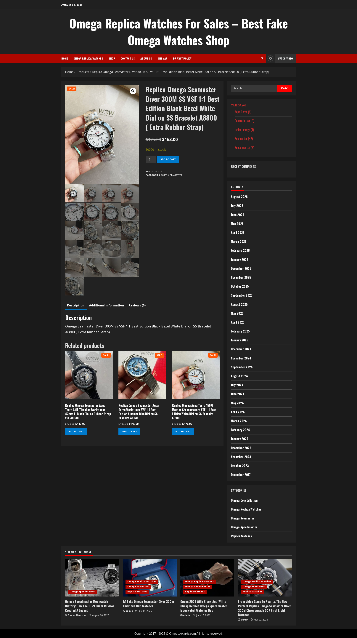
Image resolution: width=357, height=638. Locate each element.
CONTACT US (128, 58)
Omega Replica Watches (88, 58)
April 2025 (238, 322)
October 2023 (240, 465)
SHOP (112, 58)
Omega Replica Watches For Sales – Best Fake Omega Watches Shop (178, 31)
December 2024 (241, 349)
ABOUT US (146, 58)
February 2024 (240, 430)
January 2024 (239, 438)
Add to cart (168, 159)
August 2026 (239, 196)
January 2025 (239, 340)
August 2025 (239, 304)
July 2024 (237, 385)
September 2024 (242, 367)
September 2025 (242, 295)
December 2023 (241, 448)
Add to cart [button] (76, 431)
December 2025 (241, 268)
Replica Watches (241, 536)
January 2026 (239, 259)
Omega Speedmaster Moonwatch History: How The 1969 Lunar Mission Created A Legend (90, 606)
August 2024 (239, 376)
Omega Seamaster (243, 518)
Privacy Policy (182, 58)
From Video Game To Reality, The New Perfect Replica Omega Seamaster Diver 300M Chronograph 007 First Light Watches (264, 608)
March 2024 (239, 421)
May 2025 (237, 313)
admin (129, 611)
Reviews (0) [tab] (137, 305)
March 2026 (239, 241)
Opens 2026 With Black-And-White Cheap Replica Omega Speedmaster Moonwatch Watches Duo (203, 606)
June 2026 (237, 214)
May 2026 (237, 223)
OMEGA (165, 175)
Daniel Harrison (77, 615)
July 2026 (237, 205)
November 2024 (241, 358)
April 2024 (238, 412)
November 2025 (241, 277)
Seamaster (176, 175)
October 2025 (240, 286)
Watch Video (285, 58)
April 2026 (238, 232)
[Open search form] (262, 58)
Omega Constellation (244, 500)
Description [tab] (75, 305)
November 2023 (241, 457)
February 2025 (240, 331)
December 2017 (241, 474)
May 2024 (237, 403)
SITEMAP (162, 58)
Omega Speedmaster (244, 527)
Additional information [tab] (106, 305)
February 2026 (240, 250)
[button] (133, 91)
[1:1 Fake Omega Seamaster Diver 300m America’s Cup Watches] (150, 578)
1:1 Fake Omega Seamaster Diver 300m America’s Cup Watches (148, 603)
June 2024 (237, 394)
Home (64, 58)
